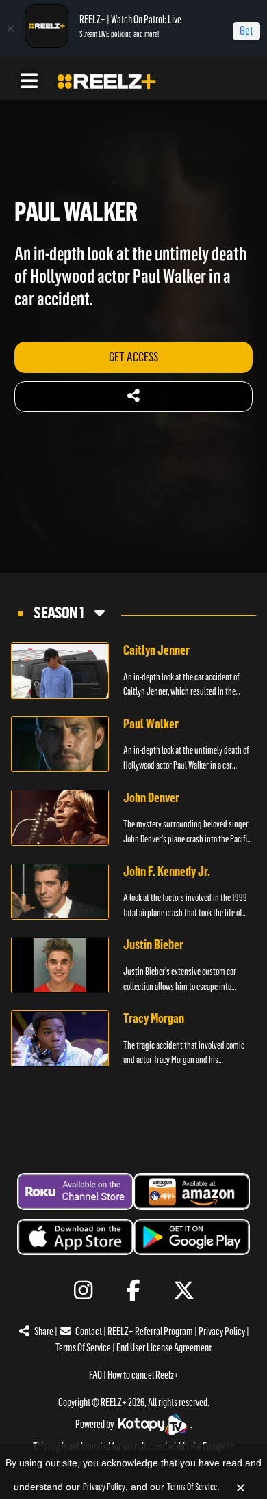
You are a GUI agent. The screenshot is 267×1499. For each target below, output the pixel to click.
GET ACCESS (133, 357)
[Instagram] (83, 1291)
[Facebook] (133, 1291)
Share (43, 1331)
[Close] (10, 29)
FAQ (95, 1375)
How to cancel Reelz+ (143, 1375)
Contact (88, 1331)
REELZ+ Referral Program (150, 1331)
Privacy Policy (222, 1331)
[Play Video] (60, 670)
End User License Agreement (164, 1347)
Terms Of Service (83, 1347)
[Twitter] (183, 1291)
